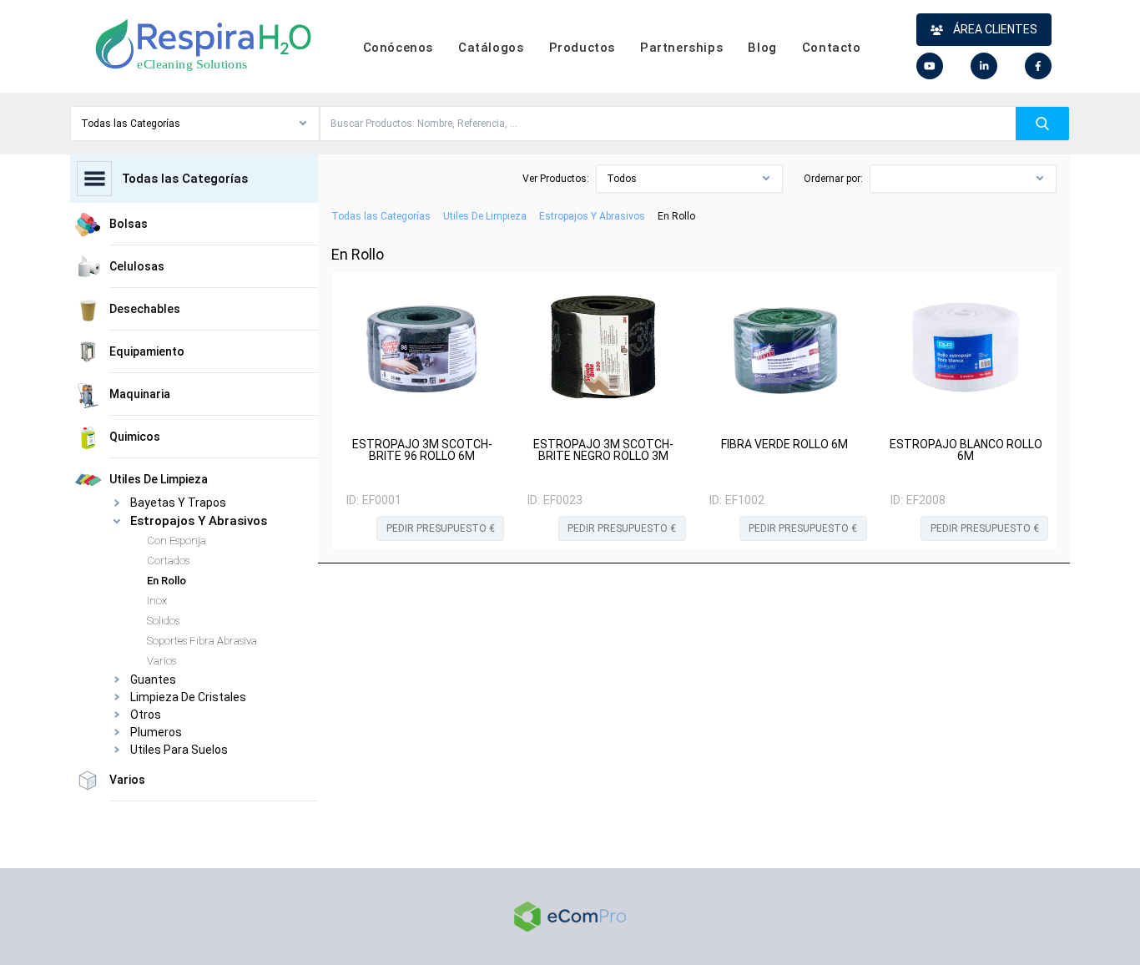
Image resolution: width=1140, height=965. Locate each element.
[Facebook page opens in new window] (1038, 66)
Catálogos (490, 47)
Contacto (831, 47)
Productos (582, 47)
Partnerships (681, 47)
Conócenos (398, 47)
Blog (762, 47)
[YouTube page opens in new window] (929, 66)
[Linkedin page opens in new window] (984, 66)
